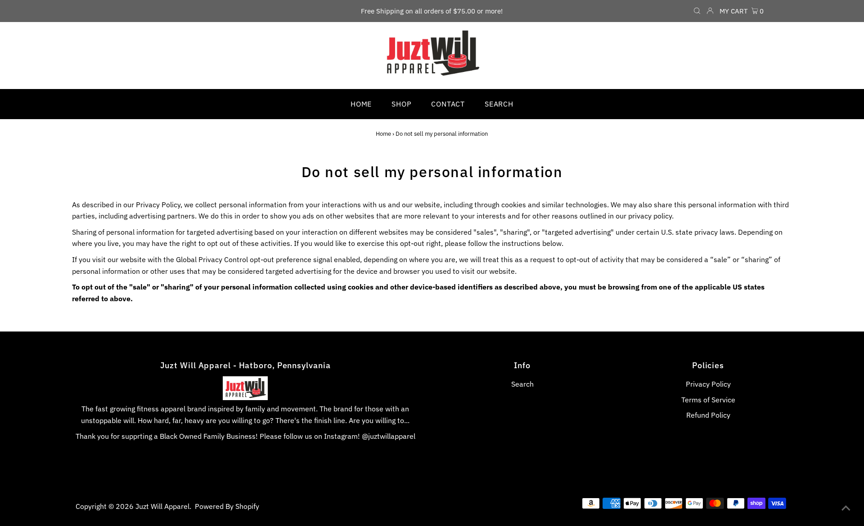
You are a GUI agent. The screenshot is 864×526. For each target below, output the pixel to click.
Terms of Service (708, 399)
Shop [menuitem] (401, 103)
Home (383, 134)
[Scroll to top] (846, 508)
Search (522, 383)
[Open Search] (697, 11)
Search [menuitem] (499, 103)
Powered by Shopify (227, 506)
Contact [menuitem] (448, 103)
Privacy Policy (708, 383)
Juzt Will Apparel (162, 506)
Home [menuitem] (361, 103)
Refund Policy (708, 414)
